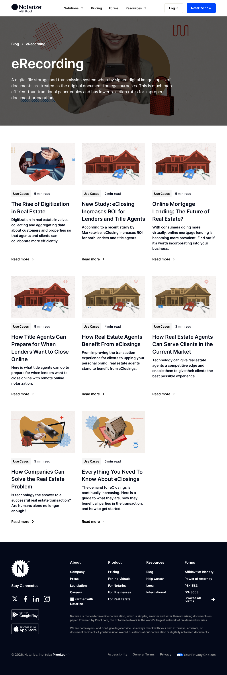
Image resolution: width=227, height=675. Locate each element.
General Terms (144, 654)
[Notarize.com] (20, 569)
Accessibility (117, 654)
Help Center (155, 579)
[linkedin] (36, 599)
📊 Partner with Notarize (81, 601)
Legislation (78, 585)
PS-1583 (191, 585)
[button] (74, 8)
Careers (76, 592)
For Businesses (119, 592)
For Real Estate (119, 599)
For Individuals (119, 579)
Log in (173, 8)
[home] (30, 8)
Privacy (165, 654)
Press (74, 579)
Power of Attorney (198, 579)
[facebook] (25, 599)
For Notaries (117, 585)
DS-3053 (191, 592)
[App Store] (25, 629)
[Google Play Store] (25, 614)
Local (150, 585)
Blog (149, 572)
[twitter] (14, 599)
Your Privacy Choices (199, 655)
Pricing (96, 8)
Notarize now (201, 8)
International (156, 592)
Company (77, 572)
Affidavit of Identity (199, 572)
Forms (114, 8)
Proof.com (60, 654)
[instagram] (46, 599)
